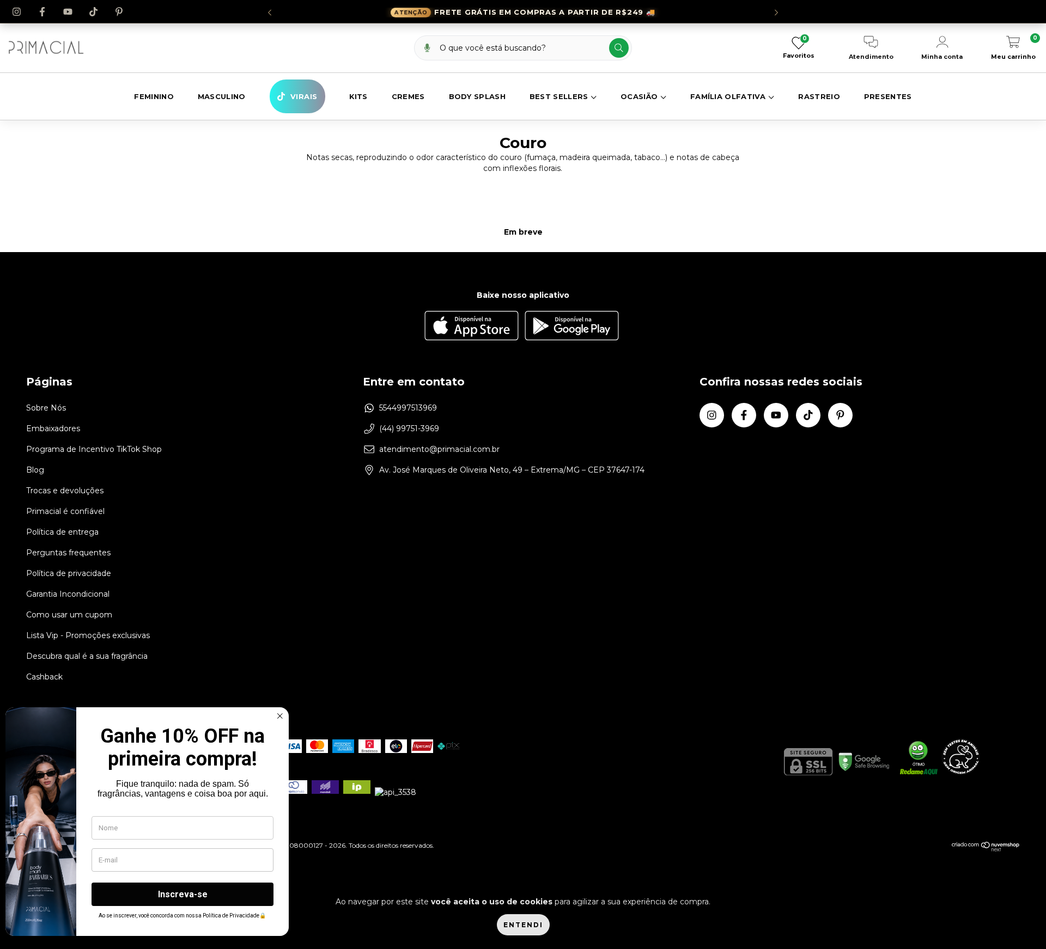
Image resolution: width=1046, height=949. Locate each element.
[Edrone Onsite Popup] (523, 474)
